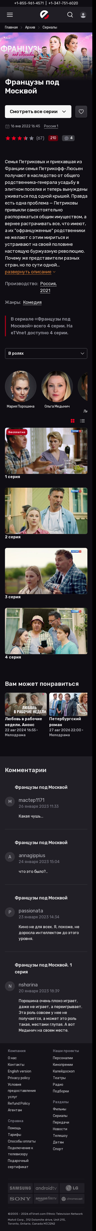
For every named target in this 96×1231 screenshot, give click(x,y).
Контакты (16, 1064)
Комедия (32, 302)
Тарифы (14, 1134)
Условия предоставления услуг (22, 1090)
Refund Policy (19, 1102)
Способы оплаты (22, 1140)
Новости (60, 1128)
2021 (45, 290)
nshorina (28, 984)
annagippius (32, 854)
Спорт (58, 1148)
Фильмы (59, 1108)
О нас (12, 1057)
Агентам (15, 1109)
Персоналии (63, 1057)
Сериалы (60, 1115)
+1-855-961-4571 (29, 3)
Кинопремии (63, 1064)
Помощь (14, 1127)
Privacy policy (19, 1077)
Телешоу (60, 1135)
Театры (59, 1077)
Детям (58, 1141)
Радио (58, 1084)
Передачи (61, 1121)
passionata (31, 910)
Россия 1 (51, 126)
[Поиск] (70, 14)
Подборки (61, 1090)
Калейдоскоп (64, 1070)
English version (19, 1070)
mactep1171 (31, 799)
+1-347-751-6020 (63, 3)
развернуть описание (28, 272)
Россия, (48, 283)
